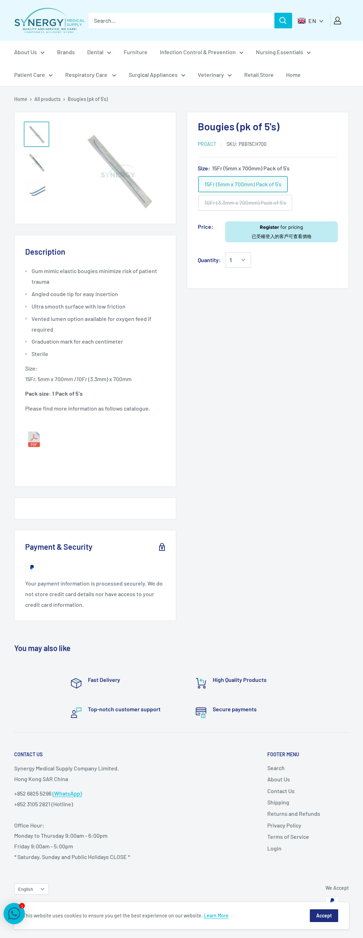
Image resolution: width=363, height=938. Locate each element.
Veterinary (211, 74)
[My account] (337, 20)
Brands (66, 52)
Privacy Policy (284, 825)
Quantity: (209, 259)
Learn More (216, 915)
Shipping (278, 802)
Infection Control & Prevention (198, 52)
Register (269, 227)
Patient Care (29, 74)
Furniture (135, 52)
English (25, 889)
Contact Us (281, 790)
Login (274, 848)
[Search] (283, 20)
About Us (25, 52)
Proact (207, 144)
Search (276, 767)
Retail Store (259, 74)
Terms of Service (288, 836)
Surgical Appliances (153, 74)
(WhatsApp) (67, 793)
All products (47, 99)
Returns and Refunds (293, 813)
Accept (324, 915)
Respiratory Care (86, 74)
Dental (95, 52)
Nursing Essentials (279, 52)
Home (293, 74)
